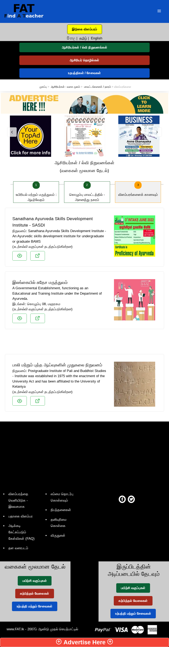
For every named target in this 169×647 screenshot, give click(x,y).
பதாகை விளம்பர (20, 516)
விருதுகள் (58, 535)
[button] (84, 29)
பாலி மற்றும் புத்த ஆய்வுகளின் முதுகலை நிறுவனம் (57, 364)
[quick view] (19, 256)
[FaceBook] (122, 499)
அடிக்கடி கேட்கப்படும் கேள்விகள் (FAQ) (21, 532)
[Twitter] (131, 499)
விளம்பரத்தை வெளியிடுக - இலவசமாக (18, 500)
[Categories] (159, 11)
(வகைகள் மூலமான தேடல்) (85, 166)
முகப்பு (43, 86)
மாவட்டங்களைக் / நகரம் (97, 86)
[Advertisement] (84, 343)
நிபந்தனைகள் (61, 510)
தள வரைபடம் (18, 548)
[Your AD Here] (84, 103)
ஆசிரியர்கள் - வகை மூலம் (65, 86)
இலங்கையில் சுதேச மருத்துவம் (40, 282)
